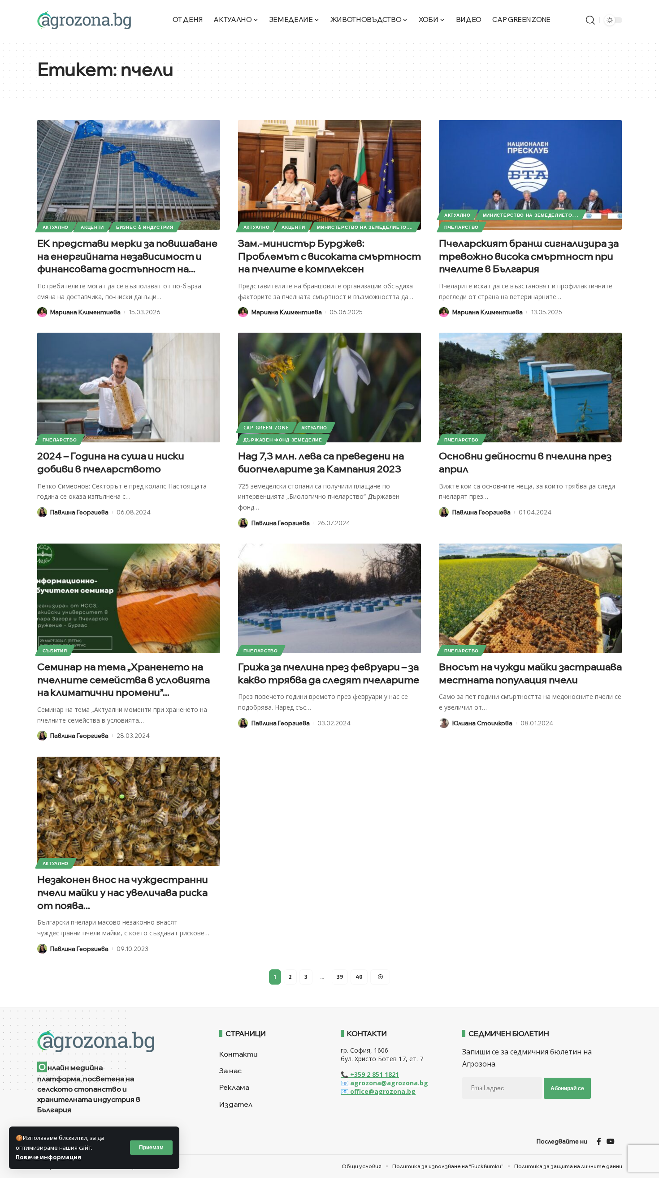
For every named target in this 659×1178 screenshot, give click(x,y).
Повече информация (48, 1157)
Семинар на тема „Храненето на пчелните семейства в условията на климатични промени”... (123, 679)
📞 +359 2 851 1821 (370, 1074)
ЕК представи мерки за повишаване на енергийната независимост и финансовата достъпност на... (127, 256)
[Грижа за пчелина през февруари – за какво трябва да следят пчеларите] (329, 598)
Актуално (56, 227)
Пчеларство (461, 227)
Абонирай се (567, 1088)
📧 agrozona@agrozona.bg (384, 1083)
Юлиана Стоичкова (482, 723)
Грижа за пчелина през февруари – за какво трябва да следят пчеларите (328, 673)
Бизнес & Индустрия (144, 227)
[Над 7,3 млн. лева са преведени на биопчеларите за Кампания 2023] (329, 387)
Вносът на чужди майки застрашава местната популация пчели (530, 673)
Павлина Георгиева (79, 512)
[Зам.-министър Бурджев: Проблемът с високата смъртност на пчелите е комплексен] (329, 175)
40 (359, 976)
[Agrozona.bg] (84, 20)
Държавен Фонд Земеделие (282, 439)
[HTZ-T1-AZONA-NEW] (117, 1041)
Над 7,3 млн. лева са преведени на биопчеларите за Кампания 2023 (321, 462)
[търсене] (590, 20)
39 (340, 976)
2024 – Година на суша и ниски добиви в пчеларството (110, 462)
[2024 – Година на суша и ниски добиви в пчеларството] (128, 387)
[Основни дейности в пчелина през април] (530, 387)
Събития (55, 650)
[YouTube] (610, 1141)
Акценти (92, 227)
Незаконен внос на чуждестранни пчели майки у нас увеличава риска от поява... (122, 892)
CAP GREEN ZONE (266, 427)
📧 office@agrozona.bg (378, 1091)
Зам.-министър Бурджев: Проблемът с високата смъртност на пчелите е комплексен (329, 256)
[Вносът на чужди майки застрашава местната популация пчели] (530, 598)
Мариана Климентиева (85, 312)
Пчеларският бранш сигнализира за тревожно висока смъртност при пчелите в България (529, 256)
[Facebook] (598, 1141)
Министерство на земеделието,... (365, 227)
